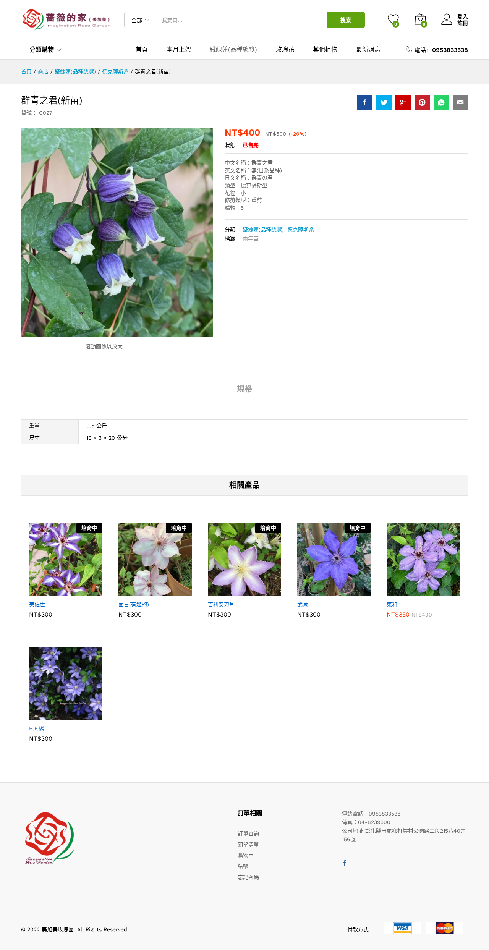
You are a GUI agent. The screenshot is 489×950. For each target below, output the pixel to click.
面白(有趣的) (133, 604)
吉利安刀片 (221, 604)
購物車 (246, 855)
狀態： (233, 145)
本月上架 (179, 50)
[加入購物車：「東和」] (404, 591)
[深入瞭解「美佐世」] (46, 591)
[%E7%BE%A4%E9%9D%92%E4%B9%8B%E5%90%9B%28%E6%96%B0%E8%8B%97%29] (384, 102)
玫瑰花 (285, 50)
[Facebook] (344, 863)
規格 (244, 389)
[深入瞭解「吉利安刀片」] (225, 591)
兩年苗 (251, 238)
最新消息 (368, 50)
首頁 (142, 50)
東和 (392, 604)
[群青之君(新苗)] (364, 102)
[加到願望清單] (82, 591)
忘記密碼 (248, 877)
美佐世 (37, 604)
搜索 (345, 20)
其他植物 (325, 50)
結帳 (243, 866)
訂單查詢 (248, 833)
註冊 (462, 23)
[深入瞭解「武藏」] (315, 591)
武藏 (302, 604)
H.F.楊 (36, 728)
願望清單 (248, 845)
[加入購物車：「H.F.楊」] (46, 715)
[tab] (244, 392)
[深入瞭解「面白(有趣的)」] (136, 591)
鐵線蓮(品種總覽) (233, 50)
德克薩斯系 (300, 230)
